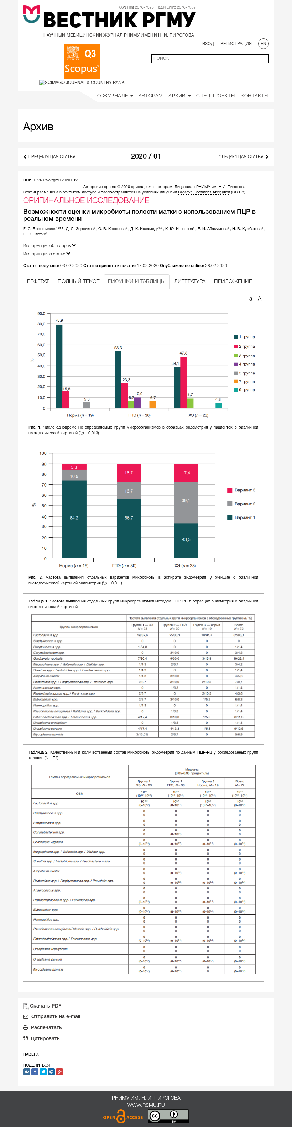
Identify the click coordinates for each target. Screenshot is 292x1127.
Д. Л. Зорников (80, 229)
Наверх (31, 1054)
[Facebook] (34, 1071)
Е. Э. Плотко (35, 234)
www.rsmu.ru (146, 1105)
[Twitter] (43, 1071)
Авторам (151, 96)
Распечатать (46, 1028)
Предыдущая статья (51, 157)
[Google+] (59, 1071)
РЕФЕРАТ (38, 281)
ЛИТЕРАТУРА (189, 281)
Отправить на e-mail (55, 1017)
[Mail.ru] (51, 1071)
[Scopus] (82, 61)
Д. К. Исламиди (146, 229)
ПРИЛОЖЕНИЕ (233, 281)
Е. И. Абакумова (213, 229)
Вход (208, 44)
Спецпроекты (216, 96)
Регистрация (236, 44)
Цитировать (45, 1039)
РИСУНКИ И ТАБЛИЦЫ (137, 281)
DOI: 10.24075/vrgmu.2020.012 (50, 180)
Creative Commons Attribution (204, 192)
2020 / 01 (146, 157)
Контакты (255, 96)
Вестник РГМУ (119, 22)
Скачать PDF (45, 1006)
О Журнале (113, 96)
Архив (177, 96)
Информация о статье (44, 254)
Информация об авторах (47, 246)
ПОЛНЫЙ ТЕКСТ (78, 281)
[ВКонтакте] (26, 1071)
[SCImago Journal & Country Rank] (82, 82)
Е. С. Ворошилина (41, 229)
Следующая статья (242, 157)
